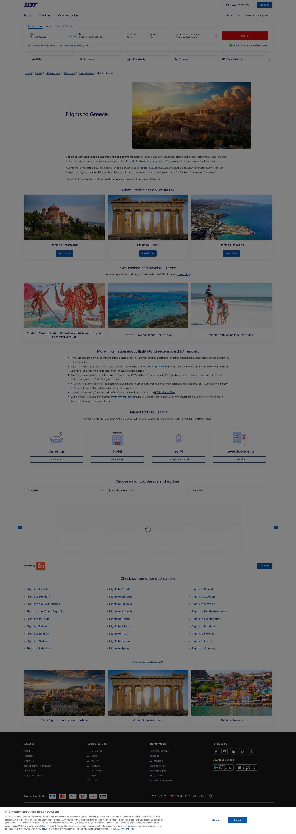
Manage (216, 820)
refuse (45, 829)
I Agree (237, 820)
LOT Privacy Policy (125, 829)
